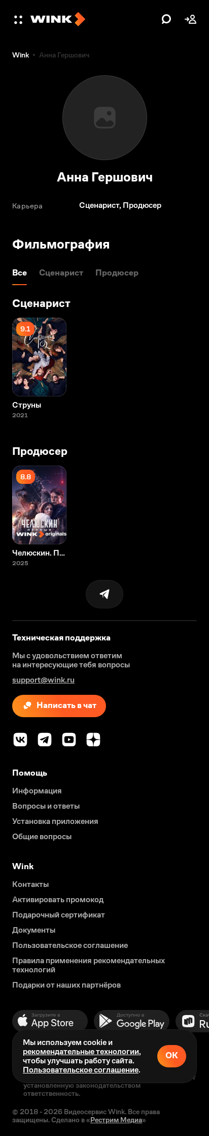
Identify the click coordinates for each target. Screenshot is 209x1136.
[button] (19, 19)
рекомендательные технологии (81, 1051)
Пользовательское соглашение (80, 1069)
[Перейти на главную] (93, 19)
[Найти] (166, 19)
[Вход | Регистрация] (191, 19)
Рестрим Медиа (116, 1120)
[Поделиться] (104, 594)
